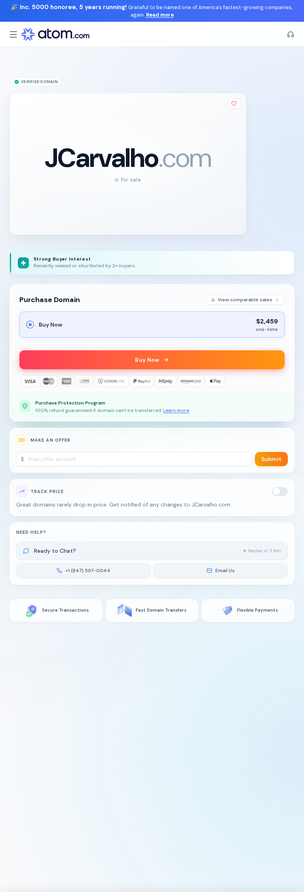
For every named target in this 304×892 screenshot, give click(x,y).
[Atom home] (55, 34)
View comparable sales (245, 300)
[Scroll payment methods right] (279, 381)
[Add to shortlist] (234, 103)
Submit (271, 459)
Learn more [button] (176, 410)
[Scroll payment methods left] (24, 381)
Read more (160, 14)
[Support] (290, 34)
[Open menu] (13, 34)
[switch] (280, 491)
